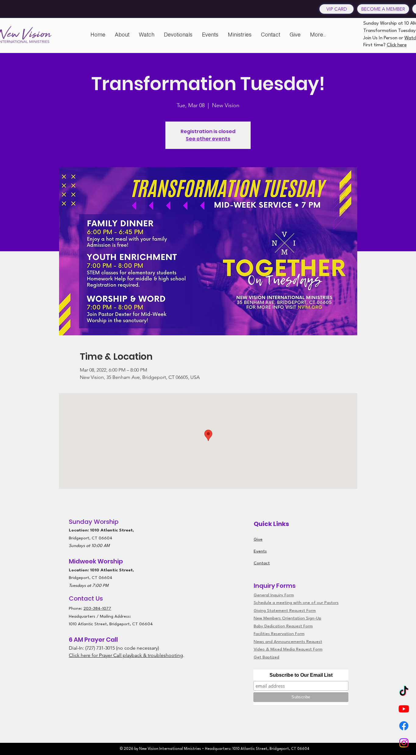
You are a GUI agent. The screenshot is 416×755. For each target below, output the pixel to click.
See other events (208, 138)
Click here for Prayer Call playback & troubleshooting (126, 655)
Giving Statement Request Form (285, 611)
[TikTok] (404, 692)
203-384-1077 (97, 608)
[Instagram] (404, 743)
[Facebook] (404, 726)
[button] (122, 35)
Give (258, 539)
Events (260, 551)
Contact (262, 563)
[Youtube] (404, 709)
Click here (397, 45)
